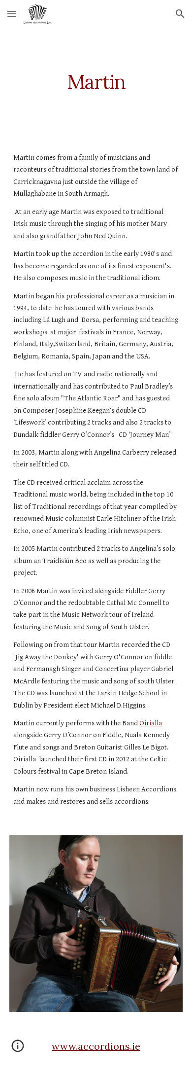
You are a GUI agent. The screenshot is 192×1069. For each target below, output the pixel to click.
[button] (12, 13)
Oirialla (150, 723)
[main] (96, 82)
